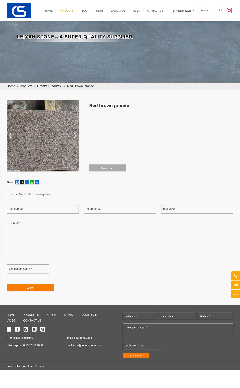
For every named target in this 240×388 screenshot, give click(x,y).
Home (11, 86)
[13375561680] (235, 275)
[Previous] (10, 135)
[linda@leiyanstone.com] (235, 285)
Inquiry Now (107, 168)
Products (26, 86)
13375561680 (24, 337)
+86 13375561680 (31, 345)
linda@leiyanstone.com (87, 345)
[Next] (75, 135)
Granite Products (49, 86)
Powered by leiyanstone (20, 366)
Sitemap (39, 366)
